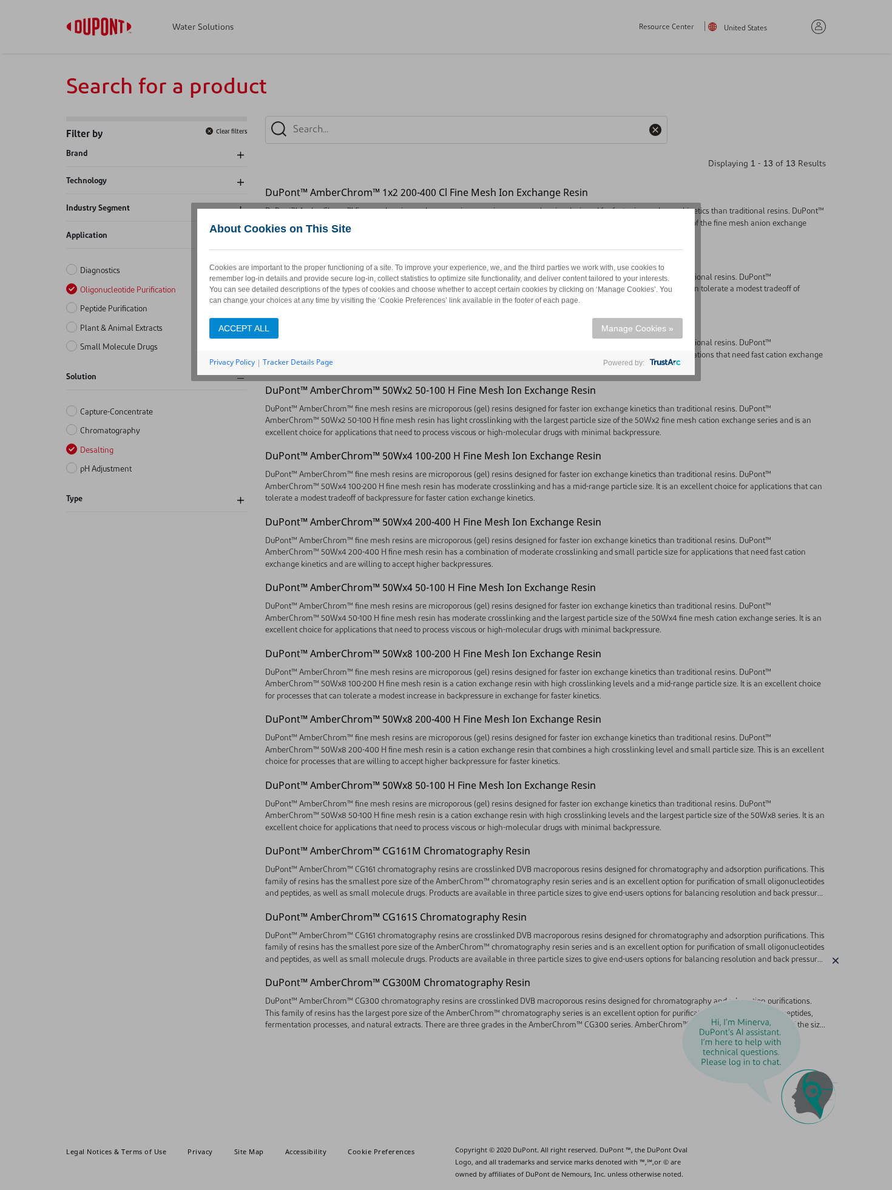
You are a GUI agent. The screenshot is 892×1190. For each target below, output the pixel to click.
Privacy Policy (232, 362)
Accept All (243, 328)
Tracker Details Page (298, 362)
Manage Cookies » (637, 328)
